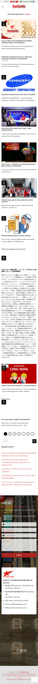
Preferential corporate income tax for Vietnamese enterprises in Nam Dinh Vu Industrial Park (16, 462)
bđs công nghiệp (9, 674)
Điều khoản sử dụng (26, 679)
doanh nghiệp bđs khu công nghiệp (17, 675)
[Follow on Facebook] (4, 1)
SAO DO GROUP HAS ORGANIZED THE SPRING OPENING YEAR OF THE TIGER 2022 (19, 454)
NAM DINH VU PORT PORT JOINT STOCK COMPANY (17, 470)
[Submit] (34, 441)
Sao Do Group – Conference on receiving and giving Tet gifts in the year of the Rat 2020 (18, 483)
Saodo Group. (25, 672)
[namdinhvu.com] (19, 6)
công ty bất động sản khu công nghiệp (21, 674)
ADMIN (27, 14)
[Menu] (3, 6)
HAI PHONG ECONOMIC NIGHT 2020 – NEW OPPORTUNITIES (18, 476)
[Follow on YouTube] (7, 1)
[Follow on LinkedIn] (5, 1)
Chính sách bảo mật (12, 679)
